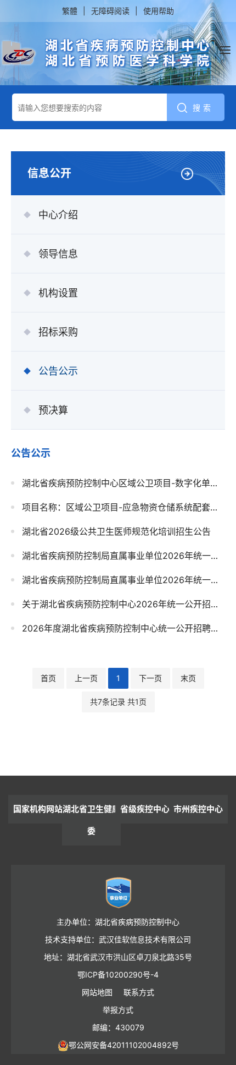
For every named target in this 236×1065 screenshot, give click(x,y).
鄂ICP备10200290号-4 (118, 974)
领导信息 (58, 254)
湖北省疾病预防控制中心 (106, 53)
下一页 (150, 678)
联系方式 (138, 992)
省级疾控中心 (145, 809)
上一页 (86, 678)
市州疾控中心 (198, 809)
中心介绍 (58, 215)
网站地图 (97, 992)
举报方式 (118, 1009)
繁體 (69, 10)
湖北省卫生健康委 (91, 820)
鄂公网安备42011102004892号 (124, 1045)
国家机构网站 (38, 809)
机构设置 (58, 293)
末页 (188, 678)
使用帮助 (158, 10)
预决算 (53, 410)
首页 (48, 678)
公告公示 (58, 371)
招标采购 (58, 332)
